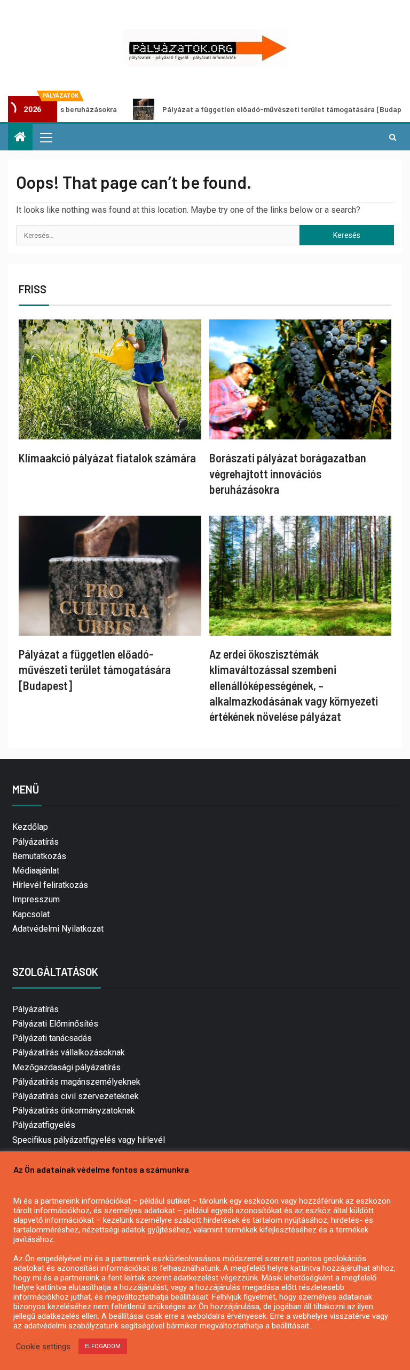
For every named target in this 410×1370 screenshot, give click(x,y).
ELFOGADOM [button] (103, 1346)
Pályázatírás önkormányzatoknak (73, 1110)
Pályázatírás (35, 842)
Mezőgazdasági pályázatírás (66, 1067)
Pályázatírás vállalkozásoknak (68, 1052)
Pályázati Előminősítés (55, 1024)
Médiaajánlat (35, 871)
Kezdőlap (30, 827)
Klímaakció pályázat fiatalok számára (107, 457)
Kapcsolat (31, 914)
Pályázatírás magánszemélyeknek (76, 1082)
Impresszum (36, 899)
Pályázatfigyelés (43, 1125)
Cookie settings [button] (43, 1346)
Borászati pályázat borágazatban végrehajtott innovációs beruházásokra (287, 473)
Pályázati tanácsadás (52, 1038)
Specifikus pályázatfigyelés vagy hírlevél (88, 1140)
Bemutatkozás (39, 856)
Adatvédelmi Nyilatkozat (58, 929)
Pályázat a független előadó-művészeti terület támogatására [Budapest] (255, 109)
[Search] (392, 137)
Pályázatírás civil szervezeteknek (75, 1096)
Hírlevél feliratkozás (50, 885)
